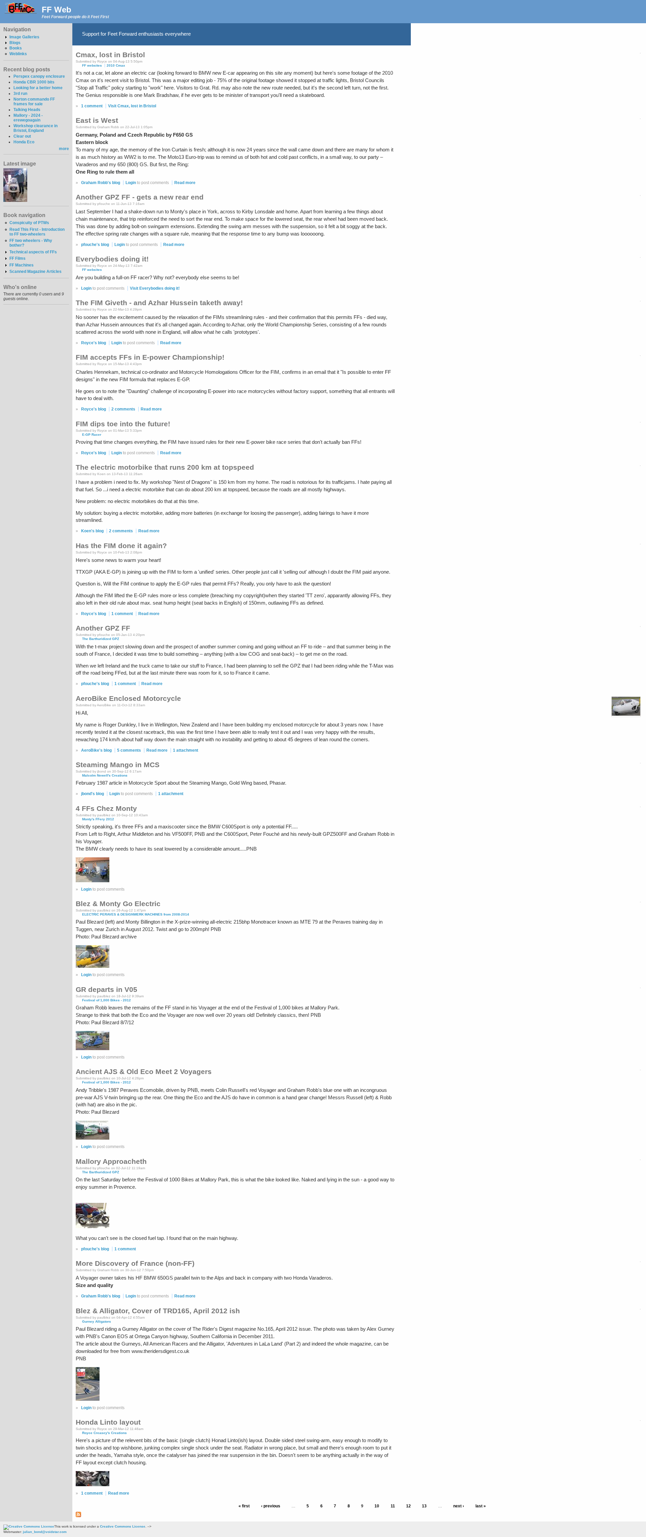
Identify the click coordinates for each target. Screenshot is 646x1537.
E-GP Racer (91, 434)
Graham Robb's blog (100, 182)
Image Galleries (24, 37)
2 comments (123, 409)
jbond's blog (92, 793)
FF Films (17, 258)
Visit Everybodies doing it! (155, 288)
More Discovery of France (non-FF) (135, 1263)
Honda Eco (23, 142)
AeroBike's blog (96, 750)
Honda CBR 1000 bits (34, 82)
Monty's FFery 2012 (98, 819)
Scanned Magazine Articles (35, 271)
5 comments (129, 750)
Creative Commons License (122, 1526)
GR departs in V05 (106, 989)
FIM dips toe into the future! (123, 424)
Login (130, 182)
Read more (184, 182)
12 (408, 1506)
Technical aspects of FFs (33, 252)
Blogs (15, 42)
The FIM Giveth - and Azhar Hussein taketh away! (159, 303)
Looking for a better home (38, 87)
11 (393, 1506)
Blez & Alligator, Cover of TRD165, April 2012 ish (158, 1311)
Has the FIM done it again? (121, 545)
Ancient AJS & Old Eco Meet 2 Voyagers (144, 1071)
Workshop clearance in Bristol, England (35, 128)
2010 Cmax (116, 65)
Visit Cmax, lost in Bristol (132, 106)
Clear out (22, 136)
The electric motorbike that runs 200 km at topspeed (165, 467)
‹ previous (270, 1506)
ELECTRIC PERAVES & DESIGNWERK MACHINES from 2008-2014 (135, 914)
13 (424, 1506)
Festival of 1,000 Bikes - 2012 (106, 1000)
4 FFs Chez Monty (106, 808)
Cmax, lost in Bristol (110, 55)
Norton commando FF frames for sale (34, 101)
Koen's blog (92, 531)
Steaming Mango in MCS (117, 764)
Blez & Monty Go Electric (118, 903)
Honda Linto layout (108, 1422)
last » (480, 1506)
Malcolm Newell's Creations (105, 775)
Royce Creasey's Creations (104, 1433)
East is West (97, 120)
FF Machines (21, 265)
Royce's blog (93, 343)
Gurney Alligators (96, 1321)
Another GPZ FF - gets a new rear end (140, 197)
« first (244, 1506)
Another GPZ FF (103, 628)
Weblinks (18, 53)
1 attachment (185, 750)
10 (376, 1506)
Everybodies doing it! (112, 259)
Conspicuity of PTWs (29, 222)
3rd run (20, 93)
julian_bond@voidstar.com (45, 1532)
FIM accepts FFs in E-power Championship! (150, 357)
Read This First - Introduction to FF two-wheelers (37, 232)
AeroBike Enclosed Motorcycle (128, 698)
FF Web (56, 9)
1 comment (92, 106)
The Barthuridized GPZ (100, 639)
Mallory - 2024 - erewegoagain (28, 117)
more (64, 148)
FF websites (92, 65)
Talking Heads (26, 109)
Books (15, 48)
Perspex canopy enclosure (39, 76)
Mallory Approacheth (111, 1161)
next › (458, 1506)
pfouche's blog (95, 244)
